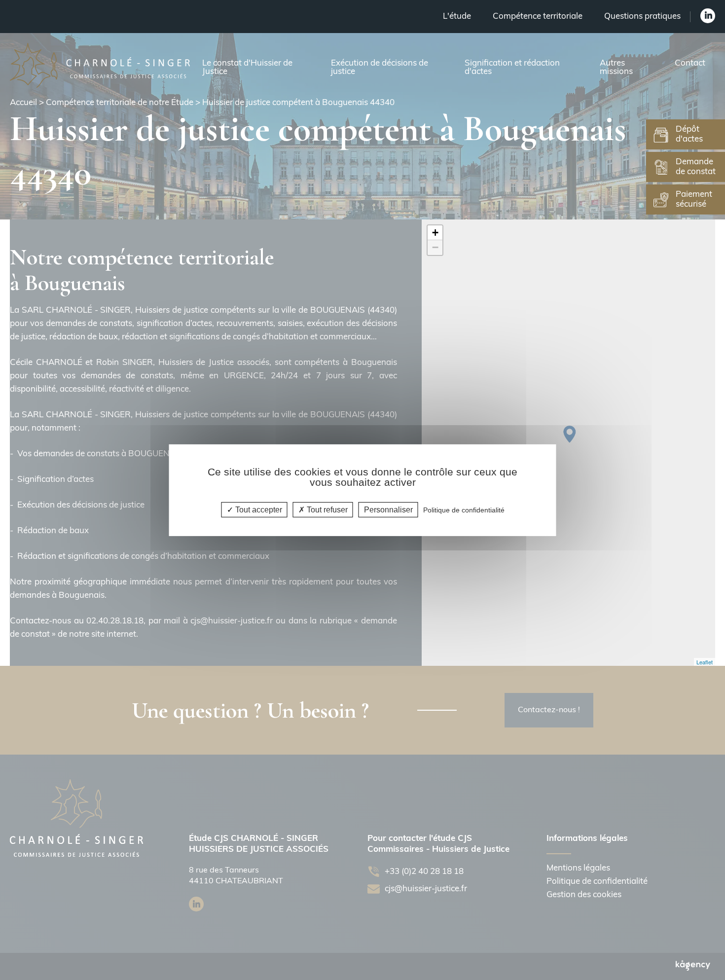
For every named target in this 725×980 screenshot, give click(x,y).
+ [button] (435, 232)
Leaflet (704, 662)
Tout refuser (326, 509)
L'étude (457, 16)
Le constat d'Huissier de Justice (247, 67)
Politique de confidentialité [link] (464, 509)
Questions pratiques (642, 16)
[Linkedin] (707, 15)
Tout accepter (257, 509)
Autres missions (616, 67)
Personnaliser (388, 509)
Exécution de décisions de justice (379, 67)
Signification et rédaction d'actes (512, 67)
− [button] (435, 247)
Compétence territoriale (537, 16)
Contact (690, 63)
